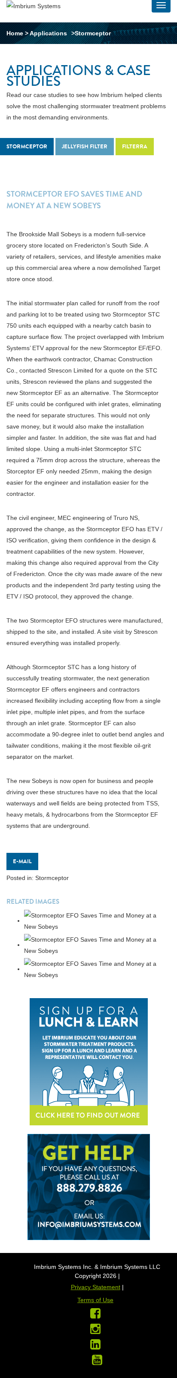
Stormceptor (26, 146)
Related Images (32, 901)
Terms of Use (95, 1300)
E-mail (22, 861)
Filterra (134, 146)
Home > (18, 33)
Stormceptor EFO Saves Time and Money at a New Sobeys (74, 199)
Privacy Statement (95, 1287)
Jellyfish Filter (84, 146)
